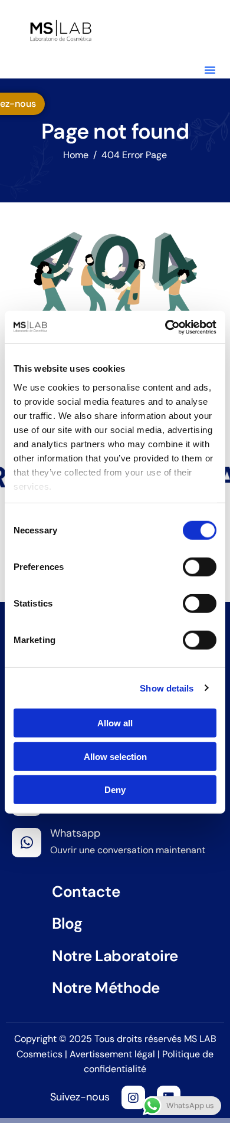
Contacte (86, 891)
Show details (166, 688)
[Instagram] (133, 1097)
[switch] (199, 567)
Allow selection (115, 756)
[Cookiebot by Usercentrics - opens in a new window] (165, 327)
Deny (115, 790)
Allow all (115, 723)
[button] (210, 69)
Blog (67, 923)
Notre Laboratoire (115, 956)
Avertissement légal (113, 1054)
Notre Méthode (105, 988)
